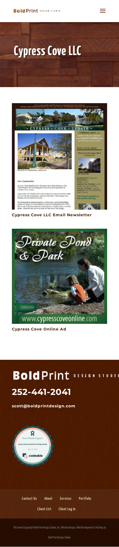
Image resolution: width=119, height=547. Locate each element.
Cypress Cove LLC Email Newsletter (52, 214)
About (48, 499)
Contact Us (29, 499)
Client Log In (67, 509)
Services (66, 499)
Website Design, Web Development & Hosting (82, 527)
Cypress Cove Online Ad (39, 329)
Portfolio (85, 499)
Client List (44, 509)
